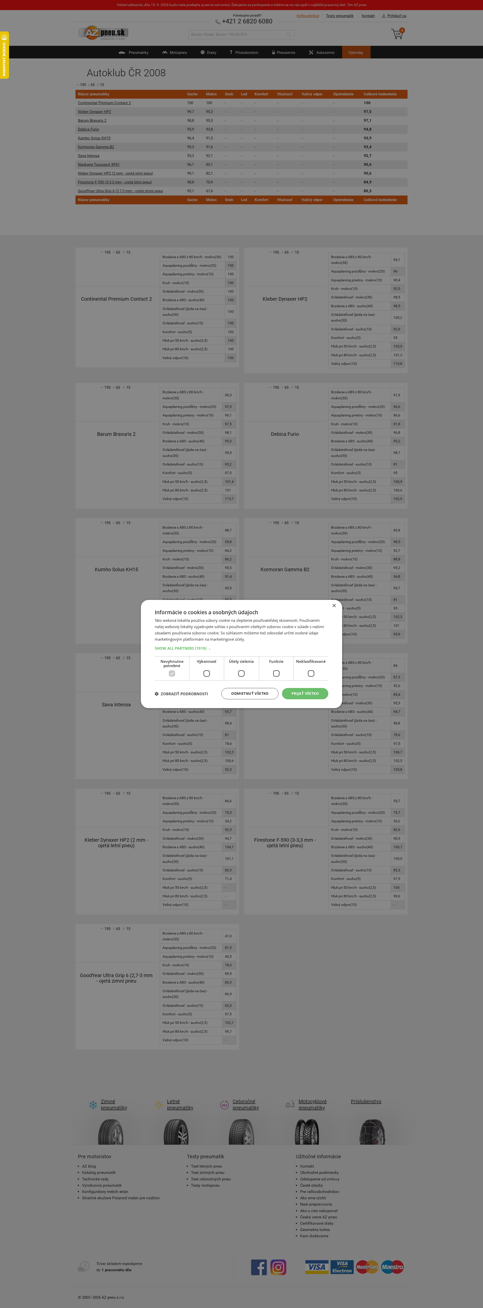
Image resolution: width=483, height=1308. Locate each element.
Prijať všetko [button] (305, 693)
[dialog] (241, 654)
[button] (241, 648)
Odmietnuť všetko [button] (249, 693)
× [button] (334, 606)
